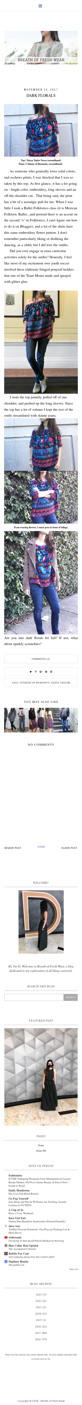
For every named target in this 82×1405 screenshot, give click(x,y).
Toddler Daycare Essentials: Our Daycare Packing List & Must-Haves (39, 1230)
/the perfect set (16, 1265)
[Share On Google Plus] (41, 672)
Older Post (69, 847)
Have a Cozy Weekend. (21, 1213)
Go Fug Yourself (18, 1198)
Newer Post (13, 847)
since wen (14, 1226)
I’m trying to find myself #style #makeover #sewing (36, 1240)
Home (41, 846)
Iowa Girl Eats (17, 1218)
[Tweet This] (31, 672)
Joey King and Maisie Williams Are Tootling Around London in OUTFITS (37, 1203)
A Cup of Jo (16, 1210)
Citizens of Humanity (35, 682)
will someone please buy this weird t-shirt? (32, 1257)
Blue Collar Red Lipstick (23, 1245)
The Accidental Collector (22, 1249)
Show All (73, 1269)
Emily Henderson (19, 1190)
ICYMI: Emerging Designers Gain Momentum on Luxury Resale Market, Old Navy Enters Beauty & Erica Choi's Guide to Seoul (40, 1182)
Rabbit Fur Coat (19, 1253)
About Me (41, 1151)
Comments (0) (41, 658)
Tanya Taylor (60, 682)
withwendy (15, 1237)
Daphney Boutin (18, 1261)
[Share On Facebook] (36, 672)
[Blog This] (51, 672)
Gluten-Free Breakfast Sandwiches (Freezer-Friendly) (37, 1221)
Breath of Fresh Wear (53, 1400)
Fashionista (15, 1175)
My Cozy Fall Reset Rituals (23, 1193)
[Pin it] (46, 672)
